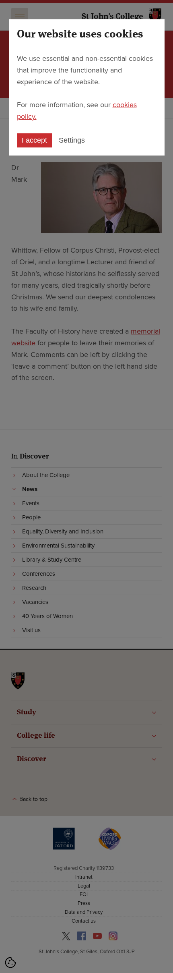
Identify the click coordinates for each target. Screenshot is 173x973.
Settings (72, 140)
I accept (34, 140)
